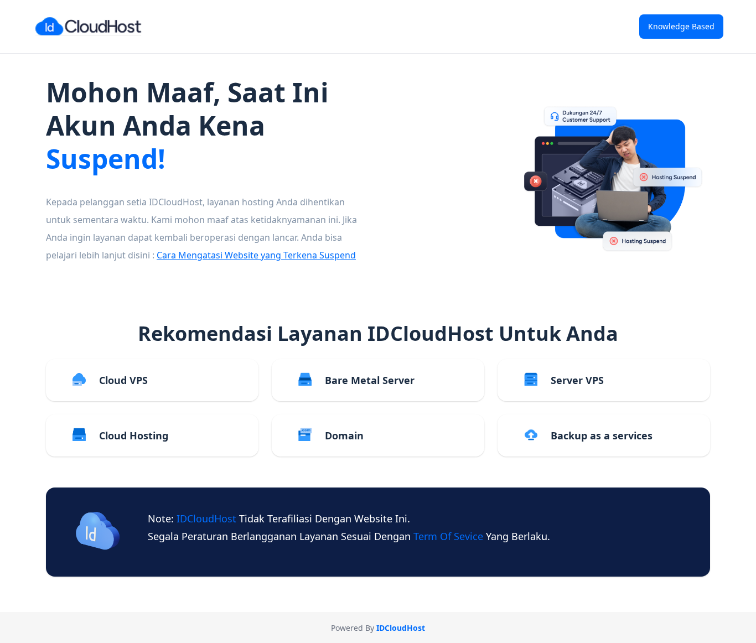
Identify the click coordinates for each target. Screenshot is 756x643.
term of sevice (449, 536)
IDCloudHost (208, 518)
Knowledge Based (681, 26)
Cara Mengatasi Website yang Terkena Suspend (256, 255)
